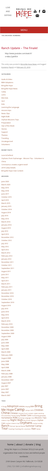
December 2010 (7, 293)
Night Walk (5, 116)
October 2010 (6, 299)
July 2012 (4, 243)
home (10, 444)
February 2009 (6, 355)
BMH (32, 406)
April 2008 (5, 367)
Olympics (34, 420)
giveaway (43, 415)
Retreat (12, 426)
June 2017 (5, 194)
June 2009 (5, 342)
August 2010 (6, 305)
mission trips (6, 110)
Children (38, 409)
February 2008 (6, 373)
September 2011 (7, 268)
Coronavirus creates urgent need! (14, 164)
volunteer (27, 429)
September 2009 (7, 333)
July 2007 (4, 386)
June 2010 (5, 311)
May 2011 (5, 277)
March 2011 (5, 284)
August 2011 (6, 271)
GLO (3, 101)
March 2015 (5, 203)
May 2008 (5, 364)
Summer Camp (33, 425)
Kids (3, 104)
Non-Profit (26, 420)
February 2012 (6, 256)
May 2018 (5, 191)
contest (30, 413)
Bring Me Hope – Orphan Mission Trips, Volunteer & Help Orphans (24, 13)
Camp (3, 92)
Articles (22, 406)
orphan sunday (38, 423)
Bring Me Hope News (29, 64)
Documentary (6, 415)
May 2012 (5, 246)
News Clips (5, 113)
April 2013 (5, 234)
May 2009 (5, 346)
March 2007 (5, 395)
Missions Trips (40, 417)
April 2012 (5, 249)
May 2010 (5, 315)
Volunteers (5, 144)
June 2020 (5, 181)
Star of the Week (7, 126)
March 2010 (5, 321)
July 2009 (4, 339)
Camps (27, 410)
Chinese (14, 413)
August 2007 (6, 383)
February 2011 (6, 287)
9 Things (4, 406)
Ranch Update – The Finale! (19, 48)
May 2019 (5, 187)
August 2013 (6, 228)
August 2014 (6, 212)
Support (4, 132)
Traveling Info (19, 429)
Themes (4, 135)
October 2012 (6, 240)
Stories (4, 129)
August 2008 (6, 358)
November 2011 (7, 262)
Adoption (13, 406)
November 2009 (7, 330)
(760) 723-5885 (13, 466)
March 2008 (5, 370)
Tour (4, 428)
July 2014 (4, 215)
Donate (29, 444)
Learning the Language (10, 107)
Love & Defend (7, 155)
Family (13, 415)
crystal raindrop (38, 413)
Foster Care (25, 415)
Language (28, 418)
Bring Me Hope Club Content (12, 171)
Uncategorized (7, 141)
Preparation (6, 123)
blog (38, 444)
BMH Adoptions (7, 82)
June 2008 (5, 361)
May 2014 (5, 218)
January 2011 (6, 290)
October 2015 (6, 197)
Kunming (4, 67)
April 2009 (5, 349)
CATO (3, 95)
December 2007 (7, 380)
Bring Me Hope (7, 85)
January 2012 (6, 259)
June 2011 (5, 274)
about (19, 444)
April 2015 (5, 200)
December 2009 (7, 327)
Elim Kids (4, 98)
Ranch (11, 67)
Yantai (38, 429)
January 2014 (6, 225)
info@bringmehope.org (31, 466)
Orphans (26, 423)
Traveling (5, 138)
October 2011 (6, 265)
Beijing (27, 406)
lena (32, 418)
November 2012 (7, 237)
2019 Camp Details (8, 167)
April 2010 (5, 318)
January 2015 (6, 206)
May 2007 (5, 392)
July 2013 (4, 231)
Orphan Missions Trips (10, 119)
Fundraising (35, 415)
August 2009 (6, 336)
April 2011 (5, 280)
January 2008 (6, 377)
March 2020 (5, 184)
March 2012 (5, 253)
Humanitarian (6, 417)
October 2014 (6, 209)
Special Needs (20, 426)
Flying (18, 415)
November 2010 (7, 296)
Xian (33, 428)
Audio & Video (6, 79)
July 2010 (4, 308)
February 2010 (6, 324)
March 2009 (5, 352)
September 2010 (7, 302)
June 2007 (5, 389)
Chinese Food (22, 413)
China (5, 413)
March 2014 (5, 222)
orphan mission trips (12, 423)
